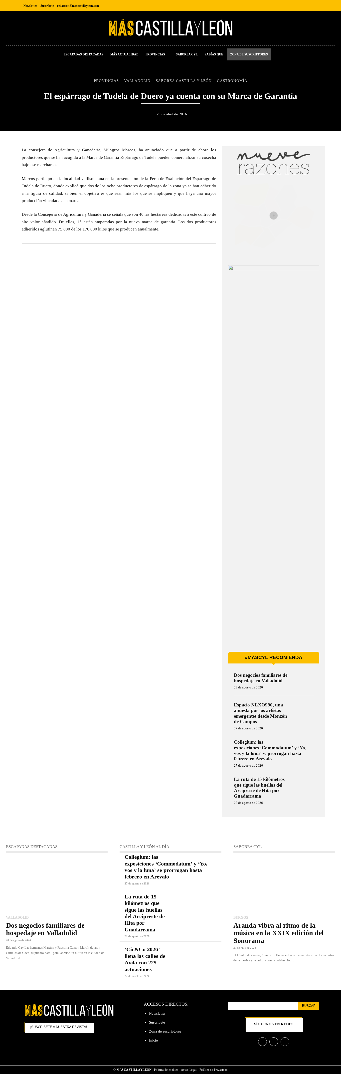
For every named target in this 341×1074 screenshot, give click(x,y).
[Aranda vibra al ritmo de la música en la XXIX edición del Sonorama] (284, 884)
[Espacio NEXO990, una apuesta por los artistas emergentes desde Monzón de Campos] (303, 711)
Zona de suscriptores (165, 1031)
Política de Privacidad (213, 1070)
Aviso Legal (189, 1070)
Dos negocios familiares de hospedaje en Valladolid (260, 677)
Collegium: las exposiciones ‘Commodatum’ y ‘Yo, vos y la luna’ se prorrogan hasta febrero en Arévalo (270, 750)
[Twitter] (315, 5)
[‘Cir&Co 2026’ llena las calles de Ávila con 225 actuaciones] (195, 956)
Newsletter (157, 1013)
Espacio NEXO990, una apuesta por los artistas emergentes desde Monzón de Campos (260, 713)
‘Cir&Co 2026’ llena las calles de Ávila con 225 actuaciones (145, 959)
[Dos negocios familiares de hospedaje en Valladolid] (303, 681)
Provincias (106, 80)
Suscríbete (157, 1022)
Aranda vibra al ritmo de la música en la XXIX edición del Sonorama (278, 932)
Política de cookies (166, 1070)
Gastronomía (232, 80)
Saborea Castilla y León (184, 80)
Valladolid (137, 80)
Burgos (240, 917)
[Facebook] (292, 5)
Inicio (153, 1040)
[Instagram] (303, 5)
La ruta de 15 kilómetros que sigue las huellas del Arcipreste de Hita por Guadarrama (259, 788)
